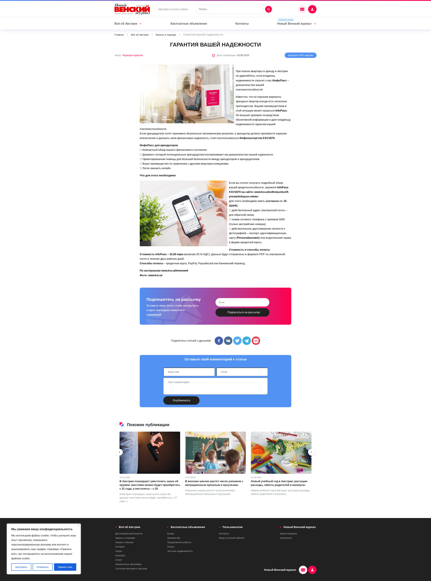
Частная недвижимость (180, 551)
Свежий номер (285, 20)
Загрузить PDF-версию (300, 55)
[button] (119, 453)
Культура (120, 555)
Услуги (170, 546)
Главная (119, 34)
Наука (118, 551)
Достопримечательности (128, 533)
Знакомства (173, 538)
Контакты (242, 23)
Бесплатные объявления (189, 23)
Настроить (21, 567)
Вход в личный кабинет (232, 538)
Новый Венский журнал (294, 23)
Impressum (286, 538)
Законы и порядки (166, 34)
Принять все (65, 567)
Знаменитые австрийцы (128, 564)
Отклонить (43, 567)
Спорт (118, 559)
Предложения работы (179, 542)
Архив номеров (288, 533)
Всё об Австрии (125, 23)
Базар (170, 533)
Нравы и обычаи (124, 542)
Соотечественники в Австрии (131, 568)
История (120, 546)
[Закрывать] (78, 525)
